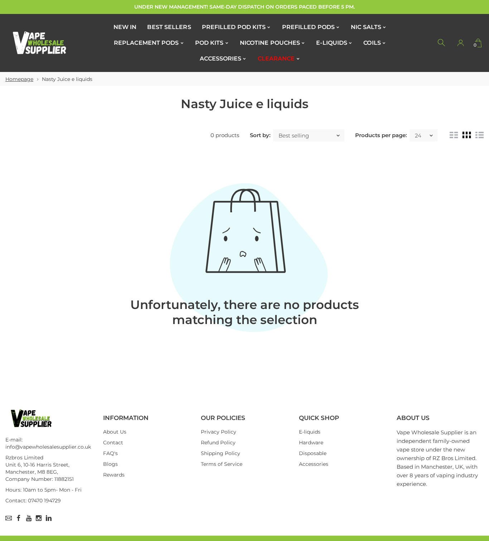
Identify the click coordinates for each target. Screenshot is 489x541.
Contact (113, 442)
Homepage (19, 79)
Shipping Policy (220, 453)
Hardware (311, 442)
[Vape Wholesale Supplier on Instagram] (39, 518)
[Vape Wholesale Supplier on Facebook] (19, 518)
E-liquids (309, 432)
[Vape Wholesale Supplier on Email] (9, 518)
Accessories (313, 464)
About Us (114, 432)
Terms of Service (221, 464)
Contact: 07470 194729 (33, 500)
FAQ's (110, 453)
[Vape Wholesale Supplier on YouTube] (29, 518)
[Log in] (460, 43)
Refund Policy (218, 442)
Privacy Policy (218, 432)
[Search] (441, 43)
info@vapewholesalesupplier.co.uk (48, 447)
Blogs (110, 464)
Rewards (114, 475)
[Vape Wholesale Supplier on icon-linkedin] (49, 518)
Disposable (312, 453)
